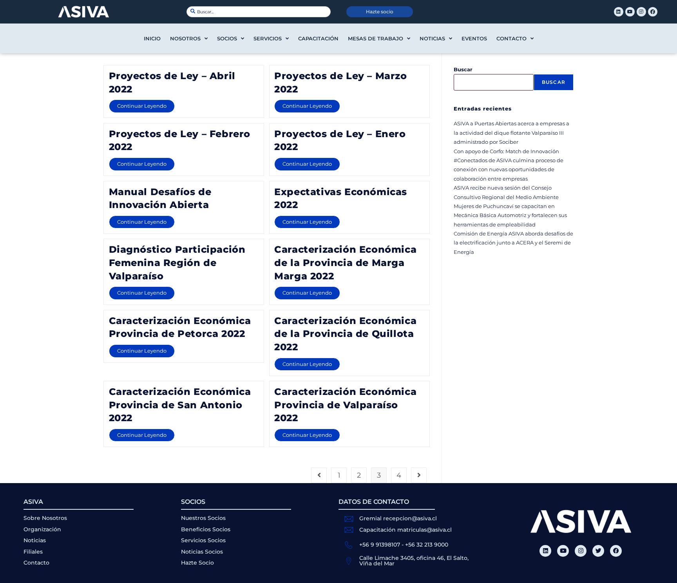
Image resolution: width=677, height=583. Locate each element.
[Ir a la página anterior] (319, 475)
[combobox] (258, 11)
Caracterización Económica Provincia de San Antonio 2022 (180, 405)
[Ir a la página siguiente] (419, 475)
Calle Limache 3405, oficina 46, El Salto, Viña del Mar (414, 560)
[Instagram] (641, 11)
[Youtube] (630, 11)
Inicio (152, 38)
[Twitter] (598, 551)
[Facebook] (652, 11)
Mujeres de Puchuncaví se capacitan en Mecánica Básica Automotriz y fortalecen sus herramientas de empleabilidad (510, 215)
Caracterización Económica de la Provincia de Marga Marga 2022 (345, 262)
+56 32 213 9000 (426, 544)
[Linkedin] (618, 11)
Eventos (474, 38)
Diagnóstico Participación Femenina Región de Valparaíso (177, 262)
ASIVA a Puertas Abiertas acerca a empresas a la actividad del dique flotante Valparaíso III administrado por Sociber (511, 132)
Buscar (463, 69)
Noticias (432, 38)
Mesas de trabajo (375, 38)
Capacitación (318, 38)
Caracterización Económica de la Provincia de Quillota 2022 (345, 334)
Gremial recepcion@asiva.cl (398, 518)
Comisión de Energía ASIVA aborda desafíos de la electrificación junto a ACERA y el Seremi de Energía (513, 242)
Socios (227, 38)
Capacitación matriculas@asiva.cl (405, 529)
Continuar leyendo (146, 104)
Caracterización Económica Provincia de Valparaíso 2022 (345, 405)
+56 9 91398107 (379, 544)
